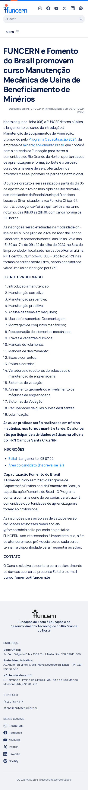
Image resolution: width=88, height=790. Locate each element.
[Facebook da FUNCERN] (48, 8)
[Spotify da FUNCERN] (81, 8)
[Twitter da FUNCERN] (64, 8)
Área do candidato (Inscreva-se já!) (36, 465)
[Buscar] (81, 19)
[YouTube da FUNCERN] (56, 8)
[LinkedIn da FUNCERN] (72, 8)
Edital (13, 458)
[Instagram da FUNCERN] (40, 8)
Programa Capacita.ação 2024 (52, 139)
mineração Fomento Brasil (43, 145)
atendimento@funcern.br (20, 708)
